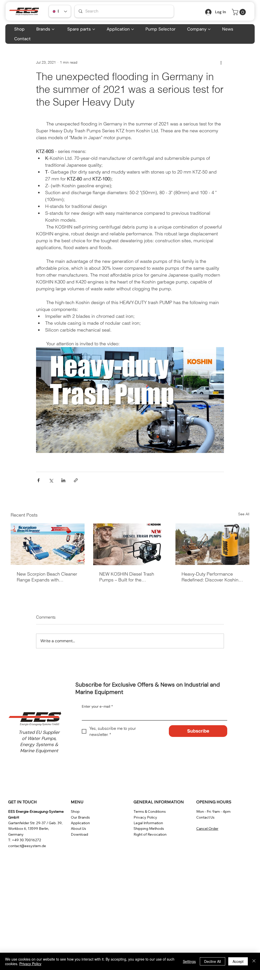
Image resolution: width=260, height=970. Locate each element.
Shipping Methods (149, 828)
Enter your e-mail (97, 706)
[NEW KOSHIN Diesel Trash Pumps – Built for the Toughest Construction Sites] (130, 544)
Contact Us (205, 817)
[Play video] (130, 400)
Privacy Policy (145, 817)
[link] (239, 12)
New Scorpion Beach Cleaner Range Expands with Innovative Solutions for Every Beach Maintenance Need (47, 577)
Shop (75, 811)
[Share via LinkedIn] (63, 480)
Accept (238, 961)
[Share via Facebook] (38, 480)
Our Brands (80, 817)
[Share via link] (75, 480)
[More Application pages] (132, 29)
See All (243, 514)
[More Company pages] (209, 29)
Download (79, 834)
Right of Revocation (150, 834)
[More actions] (221, 63)
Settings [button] (189, 961)
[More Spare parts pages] (93, 29)
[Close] (254, 961)
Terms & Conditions (150, 811)
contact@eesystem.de (27, 846)
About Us (78, 828)
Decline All (212, 961)
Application (80, 823)
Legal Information (148, 823)
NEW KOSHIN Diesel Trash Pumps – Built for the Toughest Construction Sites (127, 577)
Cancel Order (207, 828)
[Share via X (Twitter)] (50, 480)
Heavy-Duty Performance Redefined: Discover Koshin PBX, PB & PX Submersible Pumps (210, 577)
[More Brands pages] (53, 29)
